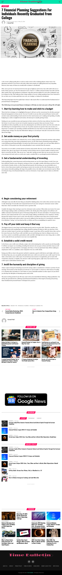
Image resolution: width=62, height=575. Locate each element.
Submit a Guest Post (46, 566)
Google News (36, 566)
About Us (5, 566)
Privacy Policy (18, 566)
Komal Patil (10, 23)
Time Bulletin (30, 572)
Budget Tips (14, 305)
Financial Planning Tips (36, 305)
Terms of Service (28, 566)
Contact (11, 566)
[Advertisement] (31, 70)
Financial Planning (24, 305)
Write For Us (56, 566)
